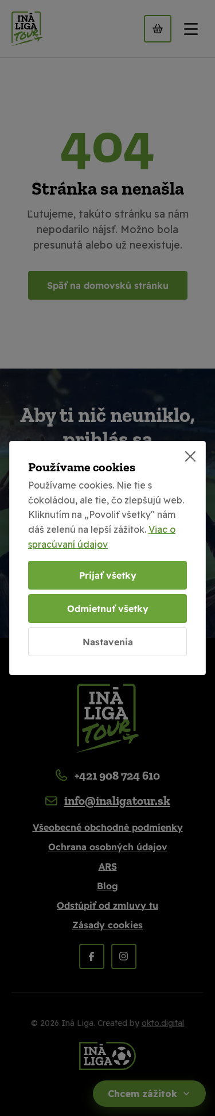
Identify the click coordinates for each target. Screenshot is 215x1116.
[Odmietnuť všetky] (190, 456)
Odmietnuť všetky (107, 608)
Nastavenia (108, 642)
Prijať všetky (107, 575)
